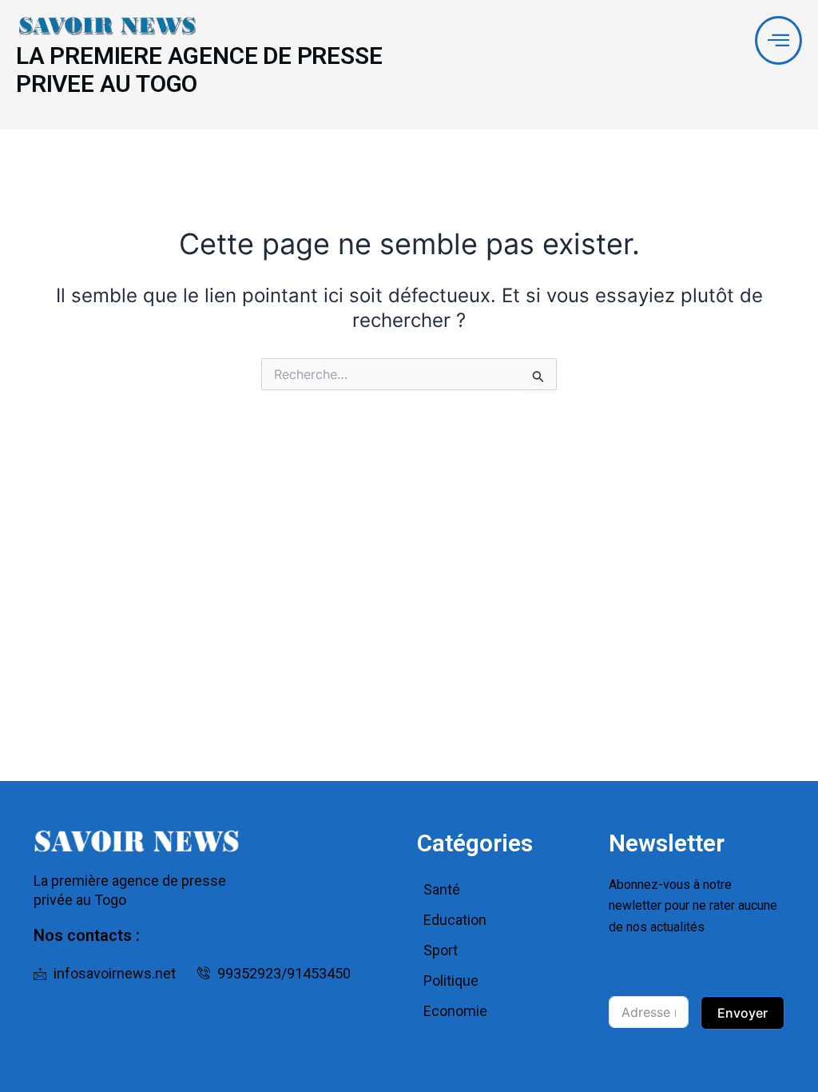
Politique (450, 980)
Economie (455, 1010)
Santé (441, 889)
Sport (440, 950)
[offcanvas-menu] (778, 40)
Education (454, 919)
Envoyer (742, 1013)
